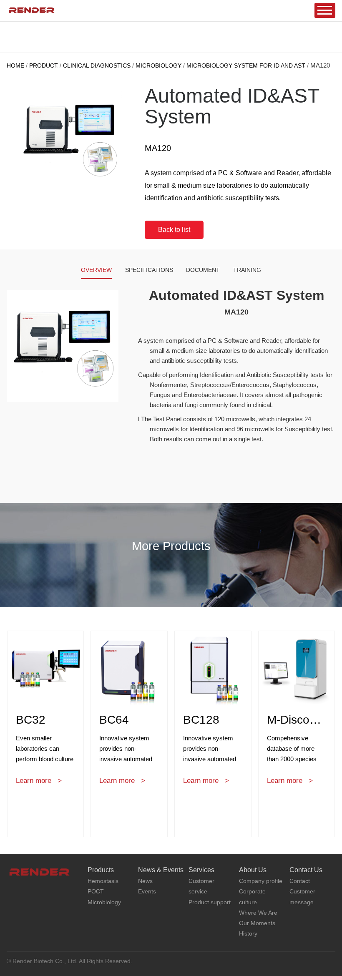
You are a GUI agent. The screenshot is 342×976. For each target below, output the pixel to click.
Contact (299, 881)
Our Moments (257, 923)
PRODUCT (43, 65)
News (145, 881)
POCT (96, 891)
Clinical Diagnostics (97, 65)
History (248, 933)
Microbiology (158, 65)
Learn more (33, 781)
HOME (15, 65)
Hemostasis (103, 881)
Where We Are (258, 912)
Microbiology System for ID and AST (245, 65)
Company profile (260, 881)
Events (147, 891)
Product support (210, 902)
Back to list (174, 229)
